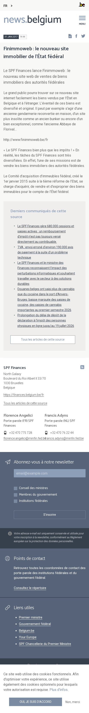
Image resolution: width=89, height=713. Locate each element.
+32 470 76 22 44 (62, 432)
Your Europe (28, 637)
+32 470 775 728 (20, 432)
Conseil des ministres (33, 488)
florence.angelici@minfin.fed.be (24, 438)
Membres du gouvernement (38, 494)
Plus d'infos (58, 690)
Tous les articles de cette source (43, 339)
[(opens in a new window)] (75, 36)
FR (5, 6)
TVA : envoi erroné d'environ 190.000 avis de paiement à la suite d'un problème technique (45, 252)
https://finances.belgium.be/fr (23, 394)
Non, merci (72, 702)
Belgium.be (26, 631)
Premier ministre (30, 617)
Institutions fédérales (33, 501)
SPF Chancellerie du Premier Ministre (45, 644)
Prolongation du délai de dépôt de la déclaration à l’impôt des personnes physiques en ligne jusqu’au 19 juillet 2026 (45, 320)
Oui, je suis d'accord (35, 701)
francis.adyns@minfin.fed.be (64, 438)
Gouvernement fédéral (35, 624)
